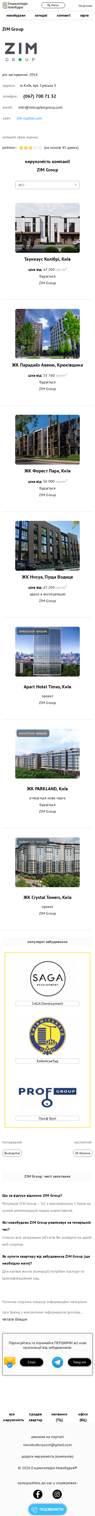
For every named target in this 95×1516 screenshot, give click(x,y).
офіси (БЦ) (83, 1417)
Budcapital (12, 1153)
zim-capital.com (29, 118)
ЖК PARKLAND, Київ (47, 789)
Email (32, 1362)
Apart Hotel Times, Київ (47, 687)
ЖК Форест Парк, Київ (47, 471)
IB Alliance (82, 1153)
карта (84, 15)
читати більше (14, 1319)
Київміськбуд (47, 1061)
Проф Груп (47, 1118)
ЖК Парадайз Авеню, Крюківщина (47, 365)
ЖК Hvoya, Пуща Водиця (47, 577)
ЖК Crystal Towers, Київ (47, 897)
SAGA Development (47, 1003)
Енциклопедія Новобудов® (54, 1467)
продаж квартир (35, 1417)
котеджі (41, 15)
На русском (86, 5)
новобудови (15, 15)
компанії (64, 15)
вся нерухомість (13, 1417)
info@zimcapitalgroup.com (40, 107)
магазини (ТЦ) (59, 1417)
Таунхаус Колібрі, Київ (47, 259)
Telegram (79, 1362)
